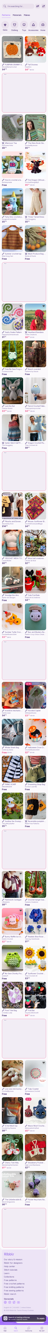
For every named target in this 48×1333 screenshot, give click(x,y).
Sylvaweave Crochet (32, 1091)
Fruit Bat (31, 1010)
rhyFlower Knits (7, 145)
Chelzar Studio (7, 408)
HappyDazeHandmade (10, 335)
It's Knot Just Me (31, 787)
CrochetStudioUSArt (9, 634)
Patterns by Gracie (31, 371)
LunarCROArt (6, 561)
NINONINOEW (7, 787)
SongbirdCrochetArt (9, 219)
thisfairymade (7, 182)
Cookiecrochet (7, 371)
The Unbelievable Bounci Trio (17, 1200)
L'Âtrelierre (6, 902)
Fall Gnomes (33, 65)
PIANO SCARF (10, 784)
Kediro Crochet (7, 939)
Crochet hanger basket (37, 900)
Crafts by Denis (7, 750)
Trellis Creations (31, 335)
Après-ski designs (8, 597)
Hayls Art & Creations (32, 597)
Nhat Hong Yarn (7, 256)
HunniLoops (6, 713)
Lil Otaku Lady (7, 1013)
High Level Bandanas (32, 1165)
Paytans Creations (31, 902)
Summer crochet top (13, 254)
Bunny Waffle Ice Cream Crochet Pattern (21, 937)
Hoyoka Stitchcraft (31, 1013)
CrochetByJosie (8, 1091)
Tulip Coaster (33, 1089)
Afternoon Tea (11, 143)
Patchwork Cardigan (13, 900)
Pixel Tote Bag (11, 1010)
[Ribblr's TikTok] (14, 1302)
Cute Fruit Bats (34, 595)
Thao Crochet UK (31, 445)
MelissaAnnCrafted (32, 1128)
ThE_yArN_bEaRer (8, 824)
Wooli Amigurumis (8, 1202)
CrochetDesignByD (32, 182)
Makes (27, 15)
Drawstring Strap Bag (36, 784)
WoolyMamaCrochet (9, 67)
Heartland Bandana (35, 332)
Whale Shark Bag (12, 747)
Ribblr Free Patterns (32, 824)
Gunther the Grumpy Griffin (15, 821)
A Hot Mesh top (11, 1126)
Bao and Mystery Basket (38, 632)
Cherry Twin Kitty (12, 1163)
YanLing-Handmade (32, 939)
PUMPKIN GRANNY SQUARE (16, 65)
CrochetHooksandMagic (34, 524)
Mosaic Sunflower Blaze (38, 521)
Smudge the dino (12, 595)
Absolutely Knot (7, 524)
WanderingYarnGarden (10, 1165)
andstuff (5, 976)
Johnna (27, 1202)
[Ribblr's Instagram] (9, 1302)
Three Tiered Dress (36, 217)
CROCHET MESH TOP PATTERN (18, 558)
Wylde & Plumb (30, 256)
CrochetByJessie (31, 145)
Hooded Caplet (34, 711)
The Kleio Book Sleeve (37, 143)
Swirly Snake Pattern (13, 332)
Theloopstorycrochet (32, 408)
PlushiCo (28, 67)
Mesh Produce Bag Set (37, 254)
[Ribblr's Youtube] (18, 1302)
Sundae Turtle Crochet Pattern (17, 632)
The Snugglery (30, 219)
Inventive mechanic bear (15, 711)
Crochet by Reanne (9, 1128)
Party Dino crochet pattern (15, 217)
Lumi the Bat (10, 406)
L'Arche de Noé (30, 561)
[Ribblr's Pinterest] (5, 1302)
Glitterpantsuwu (30, 713)
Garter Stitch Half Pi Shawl (15, 443)
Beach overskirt (34, 369)
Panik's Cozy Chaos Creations (36, 634)
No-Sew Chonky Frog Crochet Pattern (20, 973)
